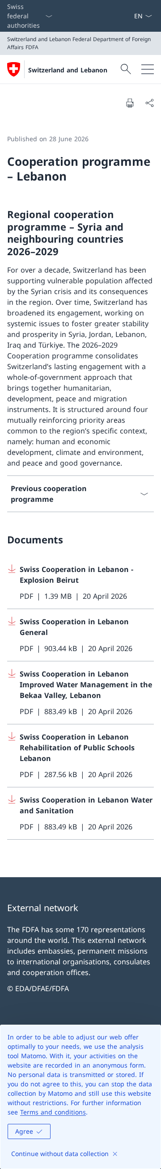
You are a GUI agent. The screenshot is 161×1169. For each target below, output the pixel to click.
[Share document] (149, 103)
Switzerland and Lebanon (67, 70)
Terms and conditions (53, 1112)
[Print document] (130, 103)
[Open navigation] (147, 69)
